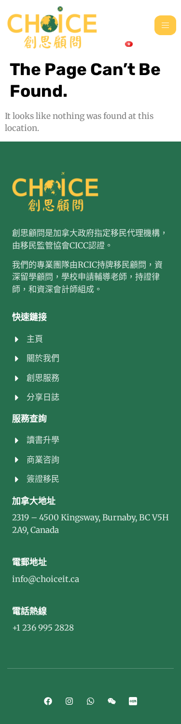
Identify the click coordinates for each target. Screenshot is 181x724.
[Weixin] (112, 701)
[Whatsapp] (91, 701)
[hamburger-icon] (165, 25)
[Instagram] (69, 701)
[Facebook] (48, 701)
